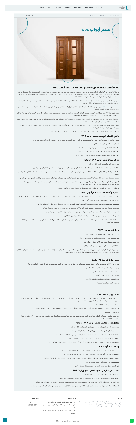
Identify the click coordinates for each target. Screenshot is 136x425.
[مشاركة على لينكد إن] (18, 15)
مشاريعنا (67, 8)
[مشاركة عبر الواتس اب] (16, 15)
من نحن (50, 8)
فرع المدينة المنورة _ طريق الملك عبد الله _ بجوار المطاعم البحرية (59, 412)
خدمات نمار (78, 8)
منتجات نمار (89, 8)
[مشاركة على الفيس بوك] (23, 15)
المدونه (58, 8)
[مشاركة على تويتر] (21, 15)
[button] (21, 7)
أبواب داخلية (107, 107)
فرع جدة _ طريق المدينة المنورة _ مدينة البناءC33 (61, 402)
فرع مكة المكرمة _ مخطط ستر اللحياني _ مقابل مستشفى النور (59, 406)
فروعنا (42, 8)
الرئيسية (99, 8)
